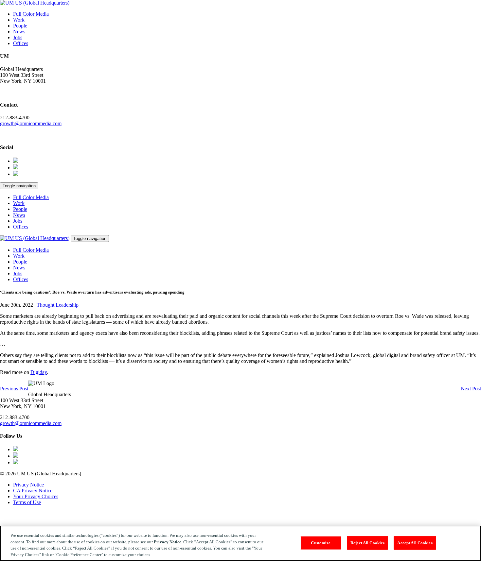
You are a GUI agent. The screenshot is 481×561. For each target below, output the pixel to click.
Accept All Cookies (414, 542)
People (20, 25)
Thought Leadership (58, 305)
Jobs (17, 37)
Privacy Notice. (168, 541)
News (19, 31)
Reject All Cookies (367, 542)
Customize (320, 542)
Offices (20, 43)
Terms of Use (27, 502)
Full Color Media (31, 14)
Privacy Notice (28, 484)
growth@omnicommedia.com (31, 123)
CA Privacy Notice (32, 490)
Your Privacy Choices (35, 496)
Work (19, 20)
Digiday (38, 372)
